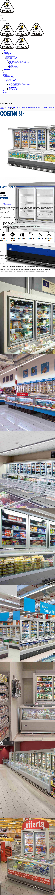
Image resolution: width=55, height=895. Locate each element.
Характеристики (7, 204)
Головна (2, 107)
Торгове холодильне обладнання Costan (37, 107)
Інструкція (3, 195)
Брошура (2, 192)
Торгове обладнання (22, 107)
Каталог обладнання (10, 107)
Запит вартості (4, 198)
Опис (4, 203)
